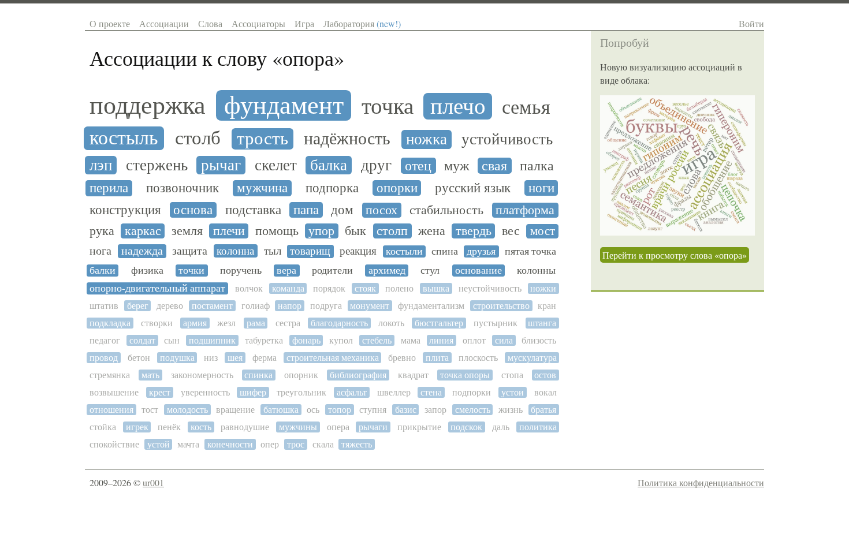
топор (339, 409)
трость (262, 139)
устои (512, 392)
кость (201, 427)
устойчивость (507, 139)
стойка (103, 427)
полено (399, 288)
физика (147, 270)
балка (328, 165)
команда (288, 288)
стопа (512, 375)
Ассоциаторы (258, 23)
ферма (264, 357)
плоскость (478, 357)
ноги (541, 188)
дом (342, 210)
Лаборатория (362, 23)
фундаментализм (431, 305)
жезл (226, 323)
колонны (536, 270)
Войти (751, 23)
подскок (466, 427)
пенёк (169, 427)
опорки (397, 188)
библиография (358, 375)
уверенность (205, 392)
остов (545, 375)
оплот (474, 340)
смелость (472, 409)
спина (444, 251)
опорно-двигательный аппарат (157, 288)
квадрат (413, 375)
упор (321, 230)
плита (437, 357)
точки (191, 270)
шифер (253, 392)
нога (100, 251)
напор (289, 305)
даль (500, 427)
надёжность (347, 138)
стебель (377, 340)
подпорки (471, 392)
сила (504, 340)
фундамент (284, 105)
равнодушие (245, 427)
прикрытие (419, 427)
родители (332, 270)
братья (543, 409)
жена (431, 230)
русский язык (473, 188)
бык (355, 230)
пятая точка (530, 251)
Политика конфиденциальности (701, 482)
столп (392, 230)
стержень (157, 165)
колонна (235, 251)
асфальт (352, 392)
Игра (304, 23)
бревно (402, 357)
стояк (365, 288)
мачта (188, 444)
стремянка (110, 375)
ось (313, 409)
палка (537, 166)
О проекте (110, 23)
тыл (272, 251)
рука (102, 230)
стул (430, 270)
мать (150, 375)
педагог (105, 340)
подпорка (332, 188)
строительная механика (332, 357)
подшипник (212, 340)
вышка (436, 288)
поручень (241, 270)
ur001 (153, 482)
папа (306, 210)
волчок (249, 288)
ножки (543, 288)
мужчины (298, 427)
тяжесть (356, 444)
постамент (212, 305)
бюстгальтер (439, 323)
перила (109, 188)
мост (542, 231)
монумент (369, 305)
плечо (458, 106)
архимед (386, 270)
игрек (137, 427)
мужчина (262, 188)
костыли (404, 251)
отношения (111, 409)
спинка (258, 375)
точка (388, 106)
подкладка (110, 323)
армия (195, 323)
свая (494, 166)
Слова (210, 23)
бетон (139, 357)
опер (269, 444)
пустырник (495, 323)
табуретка (264, 340)
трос (295, 444)
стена (431, 392)
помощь (277, 230)
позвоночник (182, 188)
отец (418, 166)
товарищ (310, 251)
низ (211, 357)
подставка (253, 210)
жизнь (510, 409)
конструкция (125, 210)
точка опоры (465, 375)
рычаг (221, 165)
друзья (481, 251)
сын (172, 340)
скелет (276, 165)
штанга (542, 323)
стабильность (446, 210)
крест (159, 392)
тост (150, 409)
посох (381, 210)
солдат (142, 340)
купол (341, 340)
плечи (229, 230)
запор (435, 409)
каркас (143, 230)
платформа (525, 210)
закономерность (202, 375)
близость (539, 340)
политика (538, 427)
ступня (372, 409)
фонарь (306, 340)
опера (338, 427)
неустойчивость (490, 288)
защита (189, 251)
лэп (101, 165)
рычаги (373, 427)
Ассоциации (164, 23)
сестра (287, 323)
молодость (187, 409)
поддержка (148, 105)
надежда (142, 251)
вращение (235, 409)
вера (286, 270)
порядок (329, 288)
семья (526, 107)
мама (410, 340)
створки (157, 323)
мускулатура (532, 357)
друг (376, 165)
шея (235, 357)
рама (256, 323)
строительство (501, 305)
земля (187, 230)
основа (193, 210)
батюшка (281, 409)
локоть (391, 323)
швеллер (394, 392)
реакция (358, 251)
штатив (104, 305)
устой (158, 444)
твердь (473, 230)
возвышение (114, 392)
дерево (170, 305)
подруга (326, 305)
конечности (230, 444)
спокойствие (114, 444)
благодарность (339, 323)
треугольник (301, 392)
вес (511, 230)
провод (104, 357)
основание (478, 270)
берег (137, 305)
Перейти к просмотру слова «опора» (674, 255)
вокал (545, 392)
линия (441, 340)
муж (457, 166)
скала (323, 444)
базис (405, 409)
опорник (301, 375)
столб (198, 138)
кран (547, 305)
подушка (177, 357)
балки (103, 270)
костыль (124, 138)
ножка (426, 139)
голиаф (255, 305)
